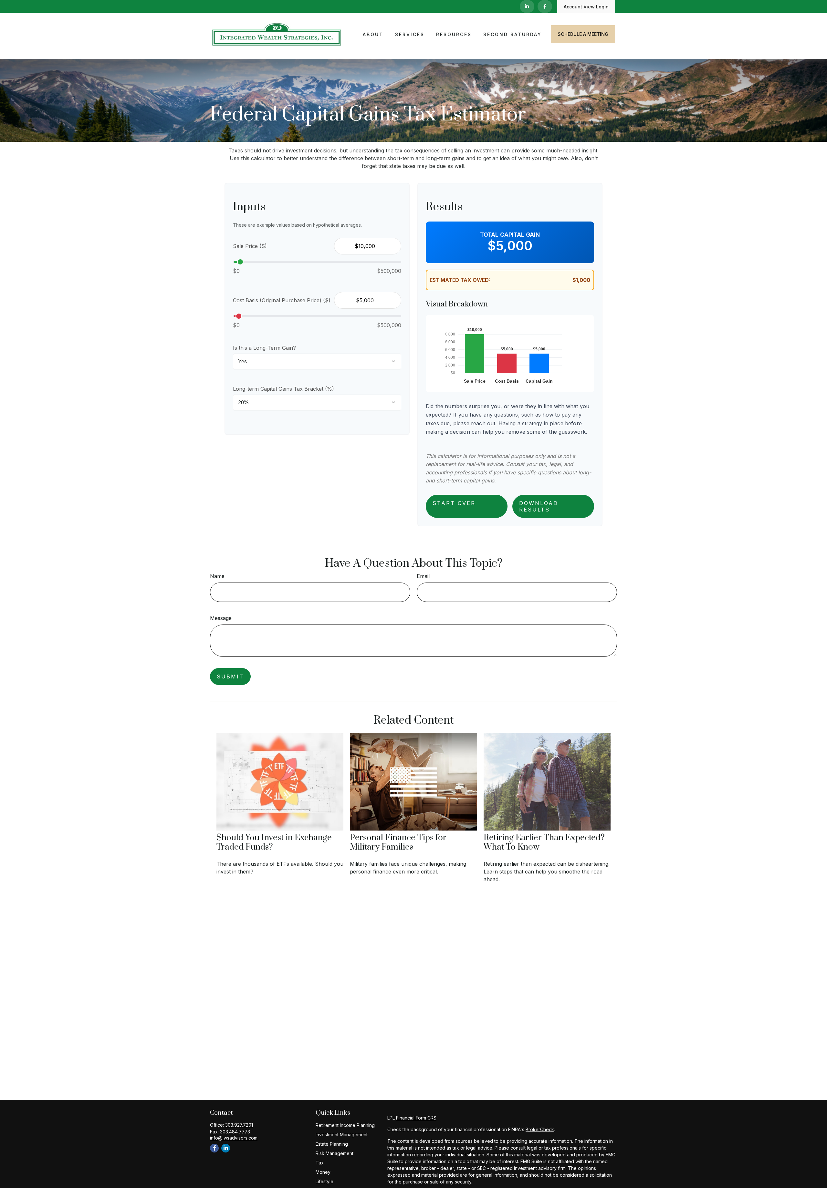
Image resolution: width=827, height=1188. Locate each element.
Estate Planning (332, 1144)
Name (217, 576)
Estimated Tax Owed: (460, 280)
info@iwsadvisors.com (233, 1138)
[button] (373, 34)
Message (221, 618)
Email (423, 576)
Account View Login (586, 6)
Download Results (538, 506)
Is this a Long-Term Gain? (264, 348)
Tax (320, 1162)
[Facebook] (545, 6)
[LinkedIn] (527, 6)
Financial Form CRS (416, 1118)
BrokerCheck (540, 1129)
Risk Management (334, 1153)
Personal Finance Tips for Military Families (398, 842)
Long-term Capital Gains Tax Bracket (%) (283, 389)
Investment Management (342, 1134)
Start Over (454, 503)
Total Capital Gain (510, 234)
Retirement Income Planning (345, 1125)
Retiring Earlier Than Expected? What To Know (544, 842)
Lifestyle (324, 1181)
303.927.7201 (239, 1125)
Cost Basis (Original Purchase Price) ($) (281, 300)
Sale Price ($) (250, 246)
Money (323, 1172)
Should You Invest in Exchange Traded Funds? (274, 842)
